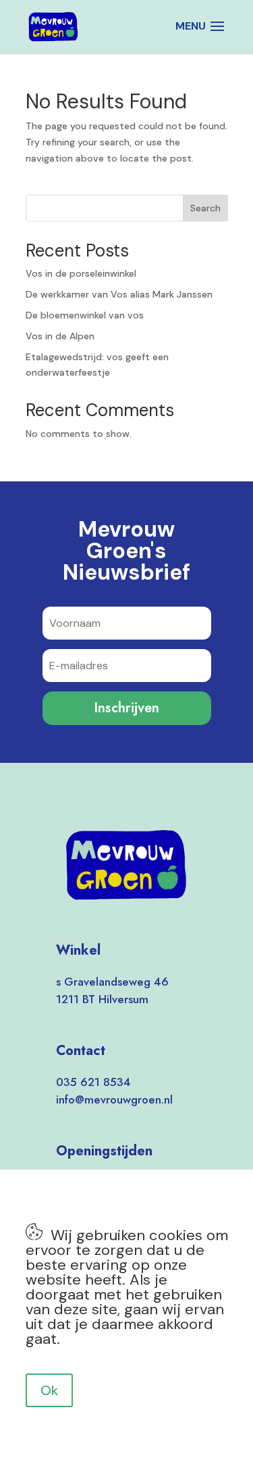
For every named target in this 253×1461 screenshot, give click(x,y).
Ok (49, 1390)
